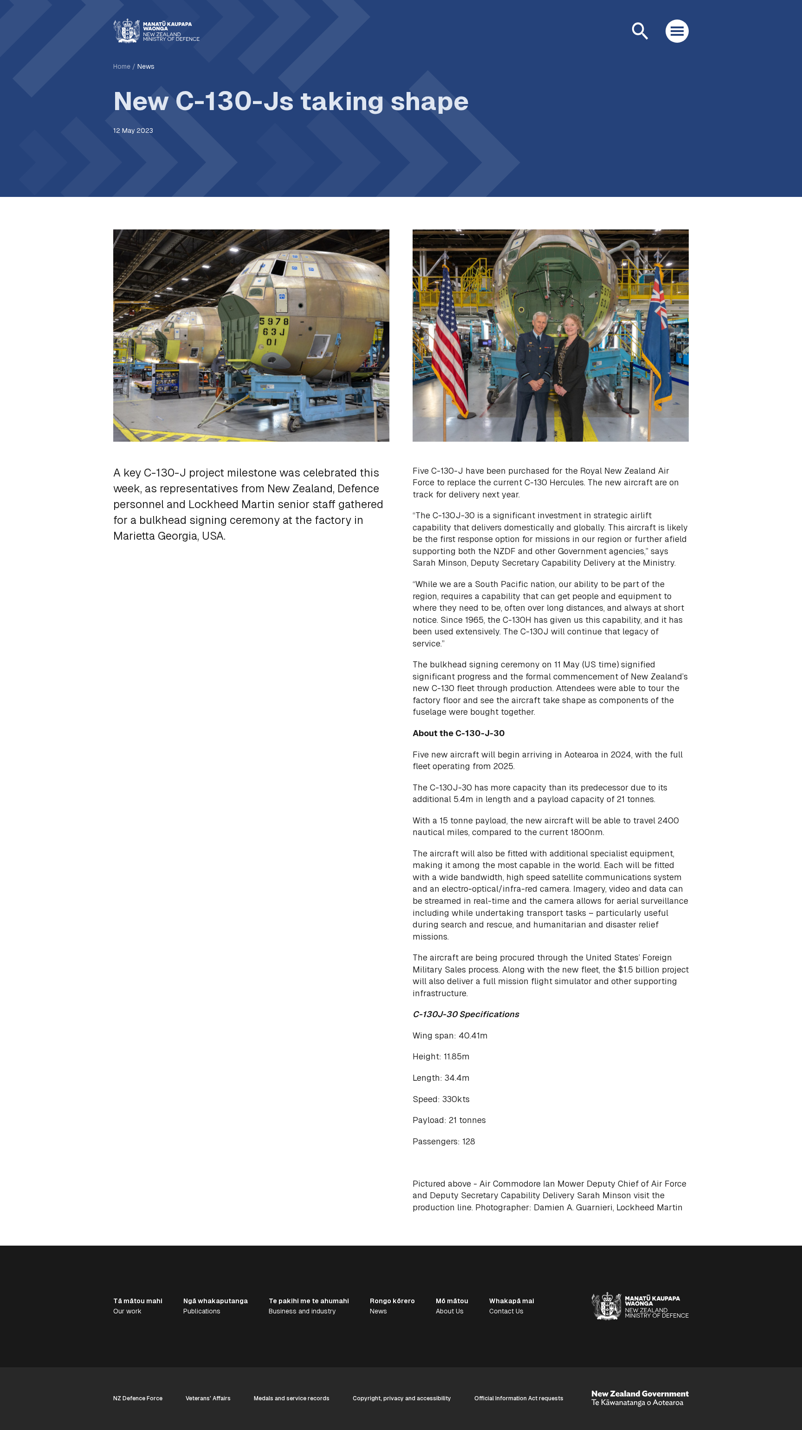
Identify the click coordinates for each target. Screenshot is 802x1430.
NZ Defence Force (137, 1398)
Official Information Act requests (518, 1398)
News (146, 66)
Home (121, 66)
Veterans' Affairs (208, 1398)
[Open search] (640, 31)
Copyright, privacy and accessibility (402, 1398)
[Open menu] (677, 31)
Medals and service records (292, 1398)
